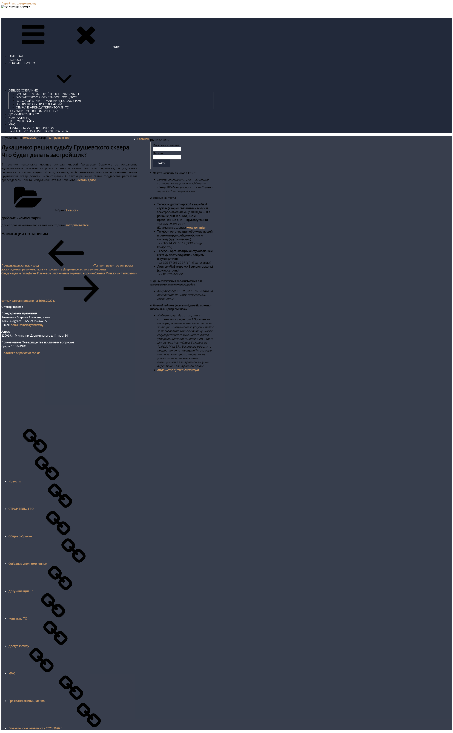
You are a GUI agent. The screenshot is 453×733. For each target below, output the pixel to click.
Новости (16, 60)
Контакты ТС (18, 117)
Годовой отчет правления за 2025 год (48, 100)
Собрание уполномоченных (33, 111)
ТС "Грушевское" (58, 138)
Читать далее (86, 180)
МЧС (11, 124)
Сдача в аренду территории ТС (42, 107)
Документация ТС (23, 114)
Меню (116, 46)
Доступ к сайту (21, 121)
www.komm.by (196, 228)
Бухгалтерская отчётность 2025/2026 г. (48, 94)
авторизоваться (77, 225)
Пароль (158, 153)
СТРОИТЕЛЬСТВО (21, 63)
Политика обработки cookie (20, 353)
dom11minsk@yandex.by (27, 325)
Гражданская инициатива (31, 128)
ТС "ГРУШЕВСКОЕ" (15, 13)
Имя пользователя (166, 145)
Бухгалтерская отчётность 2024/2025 (47, 97)
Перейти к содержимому (18, 3)
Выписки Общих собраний (39, 104)
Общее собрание (23, 90)
